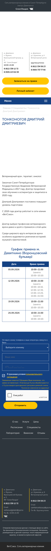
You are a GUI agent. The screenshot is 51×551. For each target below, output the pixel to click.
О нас (15, 421)
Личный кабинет (25, 91)
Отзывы (41, 433)
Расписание (17, 427)
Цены (36, 421)
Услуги (25, 421)
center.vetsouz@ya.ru (41, 507)
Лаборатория (12, 433)
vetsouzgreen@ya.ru (13, 510)
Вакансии (28, 433)
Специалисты (34, 427)
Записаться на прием (25, 81)
